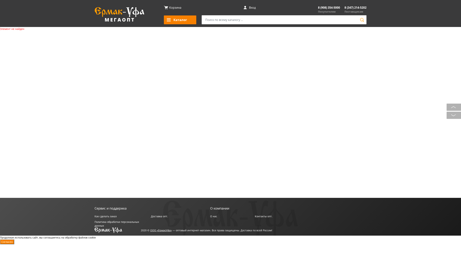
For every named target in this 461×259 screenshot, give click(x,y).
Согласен (7, 242)
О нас (213, 216)
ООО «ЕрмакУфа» (161, 230)
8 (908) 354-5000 (329, 8)
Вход (252, 8)
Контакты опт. (263, 216)
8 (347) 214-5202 (355, 8)
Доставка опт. (159, 216)
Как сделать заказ (106, 216)
